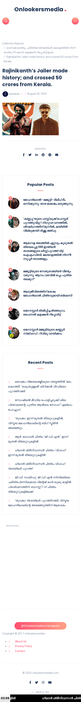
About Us (21, 641)
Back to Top (42, 692)
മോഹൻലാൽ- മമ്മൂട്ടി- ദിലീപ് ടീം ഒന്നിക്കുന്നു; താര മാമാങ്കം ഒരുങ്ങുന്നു (48, 202)
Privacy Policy (23, 646)
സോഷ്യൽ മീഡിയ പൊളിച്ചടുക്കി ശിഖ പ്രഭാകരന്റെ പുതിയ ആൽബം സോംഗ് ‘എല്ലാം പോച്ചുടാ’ (40, 404)
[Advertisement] (40, 567)
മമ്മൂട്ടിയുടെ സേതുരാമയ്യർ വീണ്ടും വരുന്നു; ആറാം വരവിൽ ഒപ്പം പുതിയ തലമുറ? (47, 275)
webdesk (14, 93)
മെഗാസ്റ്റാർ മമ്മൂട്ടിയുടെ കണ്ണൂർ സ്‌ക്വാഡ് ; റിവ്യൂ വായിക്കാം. (44, 331)
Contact (20, 651)
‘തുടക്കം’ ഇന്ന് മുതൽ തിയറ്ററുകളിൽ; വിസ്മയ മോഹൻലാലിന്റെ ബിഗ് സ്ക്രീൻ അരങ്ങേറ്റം (35, 423)
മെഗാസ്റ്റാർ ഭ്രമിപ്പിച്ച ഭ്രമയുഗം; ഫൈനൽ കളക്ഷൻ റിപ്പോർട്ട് (44, 312)
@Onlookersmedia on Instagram (40, 625)
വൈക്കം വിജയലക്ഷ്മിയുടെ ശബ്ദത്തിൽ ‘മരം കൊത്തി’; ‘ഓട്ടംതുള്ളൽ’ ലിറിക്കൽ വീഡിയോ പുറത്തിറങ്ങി (39, 386)
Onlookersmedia (40, 9)
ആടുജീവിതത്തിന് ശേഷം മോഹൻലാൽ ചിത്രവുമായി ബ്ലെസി (47, 293)
